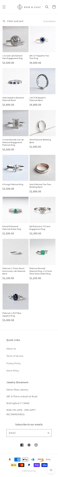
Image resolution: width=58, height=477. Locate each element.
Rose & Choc (31, 471)
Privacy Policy (13, 363)
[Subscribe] (48, 432)
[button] (4, 6)
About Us (11, 348)
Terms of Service (14, 355)
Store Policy (12, 370)
